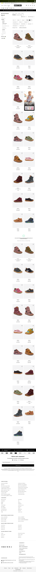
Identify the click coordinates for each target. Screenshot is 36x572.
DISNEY (2, 502)
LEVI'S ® (19, 502)
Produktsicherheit (18, 569)
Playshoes (19, 510)
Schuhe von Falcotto (4, 518)
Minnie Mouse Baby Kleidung (22, 491)
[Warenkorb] (34, 5)
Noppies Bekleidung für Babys (22, 488)
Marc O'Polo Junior (4, 510)
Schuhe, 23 (19, 537)
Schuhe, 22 (2, 537)
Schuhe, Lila (19, 529)
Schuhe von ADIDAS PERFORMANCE (23, 519)
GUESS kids (19, 503)
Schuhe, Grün (3, 529)
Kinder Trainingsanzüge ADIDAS (5, 494)
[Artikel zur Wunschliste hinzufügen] (21, 31)
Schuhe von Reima (3, 521)
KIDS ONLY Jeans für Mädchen (22, 484)
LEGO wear (19, 506)
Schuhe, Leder (3, 534)
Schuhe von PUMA (3, 519)
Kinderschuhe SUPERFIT (4, 483)
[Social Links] (2, 547)
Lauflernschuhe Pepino (21, 494)
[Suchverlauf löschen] (34, 8)
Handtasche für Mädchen (21, 483)
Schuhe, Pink (3, 526)
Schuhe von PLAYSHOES (21, 518)
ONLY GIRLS (2, 506)
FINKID (2, 503)
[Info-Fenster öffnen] (34, 1)
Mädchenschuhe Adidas (4, 491)
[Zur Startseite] (6, 543)
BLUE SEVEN (20, 499)
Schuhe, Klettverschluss (21, 533)
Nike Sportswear (3, 499)
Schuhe (19, 13)
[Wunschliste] (32, 5)
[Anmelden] (28, 5)
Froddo (22, 13)
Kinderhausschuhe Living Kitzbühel (23, 487)
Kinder (9, 5)
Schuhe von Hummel (21, 521)
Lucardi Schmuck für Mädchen (5, 487)
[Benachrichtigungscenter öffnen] (30, 5)
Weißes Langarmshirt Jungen (5, 490)
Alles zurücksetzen (23, 27)
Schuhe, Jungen (20, 534)
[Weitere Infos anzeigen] (18, 69)
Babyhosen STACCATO (21, 490)
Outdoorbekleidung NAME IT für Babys (6, 495)
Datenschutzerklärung (4, 469)
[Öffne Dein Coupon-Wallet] (26, 5)
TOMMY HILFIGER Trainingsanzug (6, 488)
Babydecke (2, 484)
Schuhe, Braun (3, 525)
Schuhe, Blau (20, 525)
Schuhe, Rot (20, 526)
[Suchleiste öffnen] (21, 8)
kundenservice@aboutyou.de (12, 470)
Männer (5, 5)
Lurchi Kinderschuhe (4, 509)
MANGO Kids (20, 509)
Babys (16, 13)
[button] (24, 16)
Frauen (2, 5)
